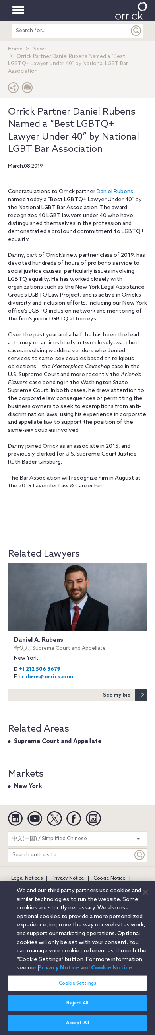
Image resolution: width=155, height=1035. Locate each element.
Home (15, 49)
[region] (77, 958)
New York (28, 786)
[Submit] (136, 30)
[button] (13, 89)
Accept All (77, 1023)
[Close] (145, 892)
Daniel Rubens (115, 191)
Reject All (77, 1003)
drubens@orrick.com (45, 677)
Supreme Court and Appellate (57, 741)
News (40, 49)
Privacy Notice (68, 878)
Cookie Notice (109, 878)
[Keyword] (140, 855)
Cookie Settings (77, 983)
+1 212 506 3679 (39, 669)
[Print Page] (27, 89)
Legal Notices (27, 878)
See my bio (117, 695)
